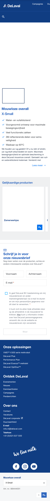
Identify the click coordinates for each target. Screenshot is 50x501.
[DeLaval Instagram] (25, 466)
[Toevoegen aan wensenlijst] (44, 495)
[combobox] (25, 483)
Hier (19, 314)
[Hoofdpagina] (11, 5)
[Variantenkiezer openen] (39, 227)
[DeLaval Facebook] (16, 466)
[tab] (13, 95)
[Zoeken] (3, 16)
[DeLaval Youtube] (33, 466)
